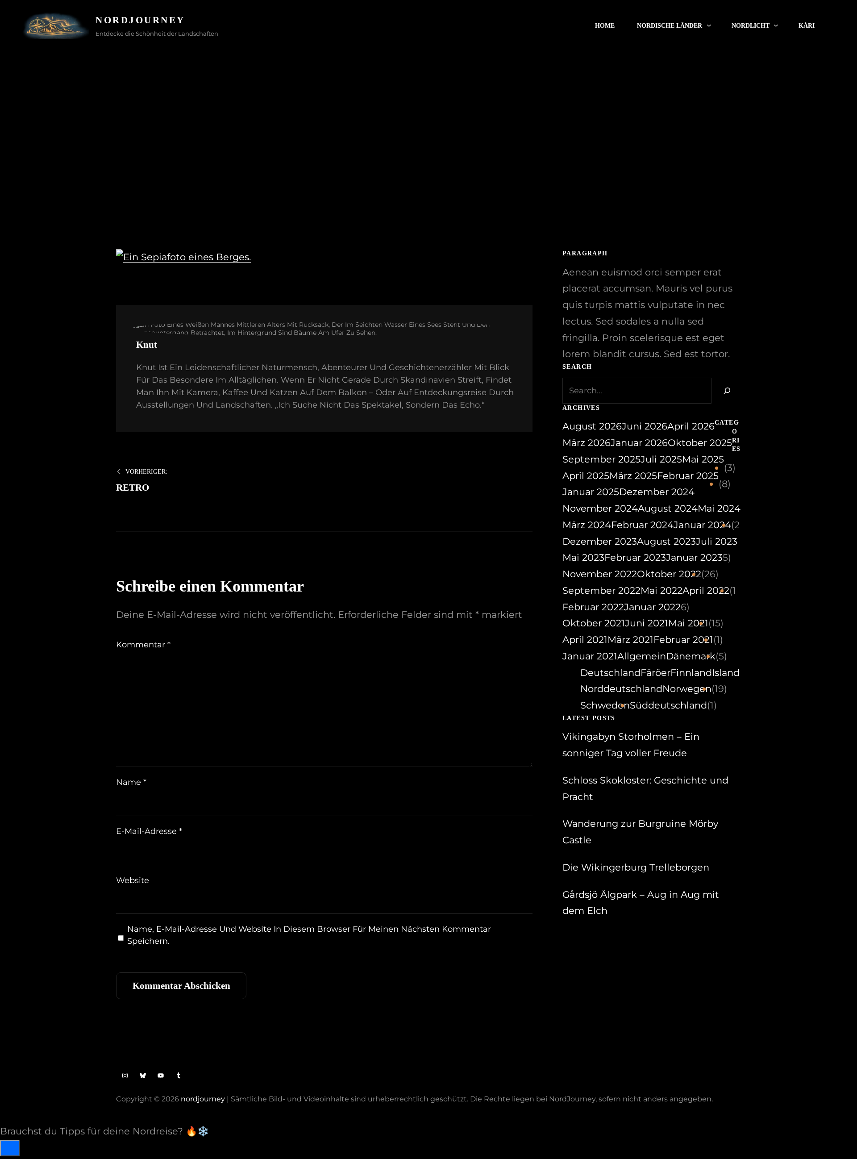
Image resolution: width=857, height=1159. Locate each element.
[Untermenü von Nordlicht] (776, 25)
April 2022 (705, 590)
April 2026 (691, 426)
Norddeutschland (621, 688)
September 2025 (601, 459)
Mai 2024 (719, 508)
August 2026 (592, 426)
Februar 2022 (593, 607)
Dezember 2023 (599, 541)
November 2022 (599, 574)
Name (131, 782)
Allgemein (641, 656)
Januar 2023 (694, 557)
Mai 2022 (661, 590)
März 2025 (633, 475)
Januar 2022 (652, 607)
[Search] (726, 391)
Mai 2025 (703, 459)
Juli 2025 (661, 459)
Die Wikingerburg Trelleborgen (635, 867)
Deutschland (610, 672)
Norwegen (686, 688)
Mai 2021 (688, 623)
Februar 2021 (683, 639)
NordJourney (140, 20)
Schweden (605, 705)
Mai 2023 (583, 557)
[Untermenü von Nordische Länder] (709, 25)
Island (726, 672)
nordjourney (203, 1099)
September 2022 (601, 590)
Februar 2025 (688, 475)
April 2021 (584, 639)
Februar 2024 (642, 524)
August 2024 (668, 508)
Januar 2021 (589, 656)
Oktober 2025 (700, 442)
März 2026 (586, 442)
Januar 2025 (590, 491)
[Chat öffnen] (10, 1148)
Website (132, 880)
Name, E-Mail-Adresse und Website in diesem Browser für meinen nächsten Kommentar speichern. (309, 935)
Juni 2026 (644, 426)
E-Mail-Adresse (149, 831)
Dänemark (691, 656)
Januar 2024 (702, 524)
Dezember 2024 (657, 491)
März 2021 (630, 639)
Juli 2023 (716, 541)
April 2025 (585, 475)
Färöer (655, 672)
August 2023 (666, 541)
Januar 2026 (639, 442)
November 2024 (600, 508)
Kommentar (143, 645)
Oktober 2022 (669, 574)
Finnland (691, 672)
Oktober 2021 (593, 623)
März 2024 (586, 524)
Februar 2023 (635, 557)
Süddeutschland (668, 705)
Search (829, 26)
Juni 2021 (646, 623)
